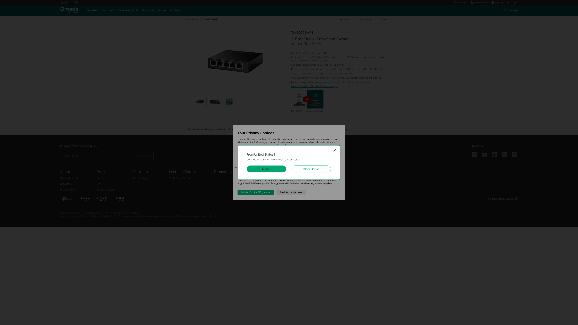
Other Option (311, 169)
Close (334, 150)
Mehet (266, 169)
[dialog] (289, 162)
